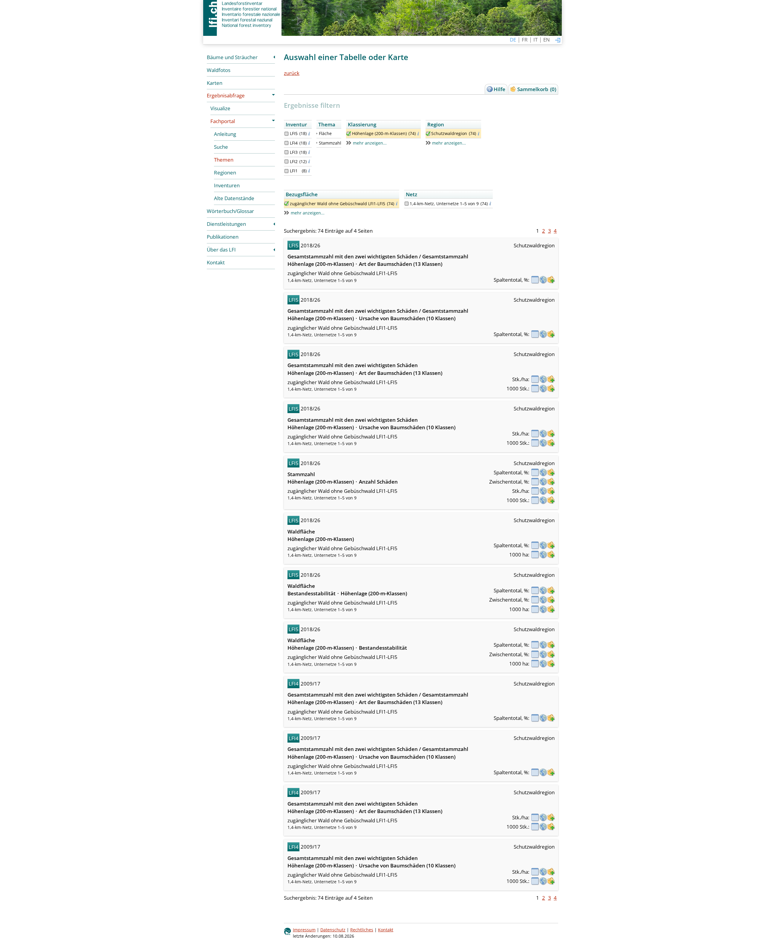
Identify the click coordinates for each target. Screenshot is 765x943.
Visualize (220, 108)
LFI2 (294, 161)
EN (546, 39)
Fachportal (222, 121)
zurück (291, 73)
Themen (223, 159)
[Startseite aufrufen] (242, 14)
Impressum (304, 930)
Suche (221, 146)
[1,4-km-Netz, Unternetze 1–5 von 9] (406, 203)
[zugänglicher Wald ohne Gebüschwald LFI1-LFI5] (286, 203)
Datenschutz (332, 930)
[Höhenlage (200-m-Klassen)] (348, 133)
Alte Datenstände (234, 198)
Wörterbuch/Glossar (230, 211)
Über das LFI (221, 249)
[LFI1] (286, 171)
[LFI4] (286, 142)
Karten (214, 82)
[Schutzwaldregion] (428, 133)
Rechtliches (361, 930)
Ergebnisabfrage (226, 95)
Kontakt (216, 262)
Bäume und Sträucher (232, 57)
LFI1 (294, 171)
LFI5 (294, 133)
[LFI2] (286, 161)
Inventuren (227, 185)
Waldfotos (218, 70)
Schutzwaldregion (449, 133)
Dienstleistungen (226, 223)
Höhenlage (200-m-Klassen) (379, 133)
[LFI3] (286, 152)
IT (535, 39)
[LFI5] (286, 133)
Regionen (225, 172)
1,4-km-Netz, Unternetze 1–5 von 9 (444, 203)
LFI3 (294, 152)
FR (525, 39)
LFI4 (294, 143)
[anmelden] (557, 40)
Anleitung (225, 134)
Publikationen (222, 236)
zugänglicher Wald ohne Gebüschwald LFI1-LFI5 (337, 203)
